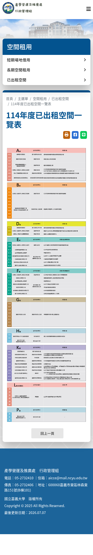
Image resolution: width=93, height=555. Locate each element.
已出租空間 (60, 98)
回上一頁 (47, 433)
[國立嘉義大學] (25, 8)
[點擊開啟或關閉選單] (88, 8)
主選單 (23, 98)
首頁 (9, 98)
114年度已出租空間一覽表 (31, 103)
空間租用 (40, 98)
